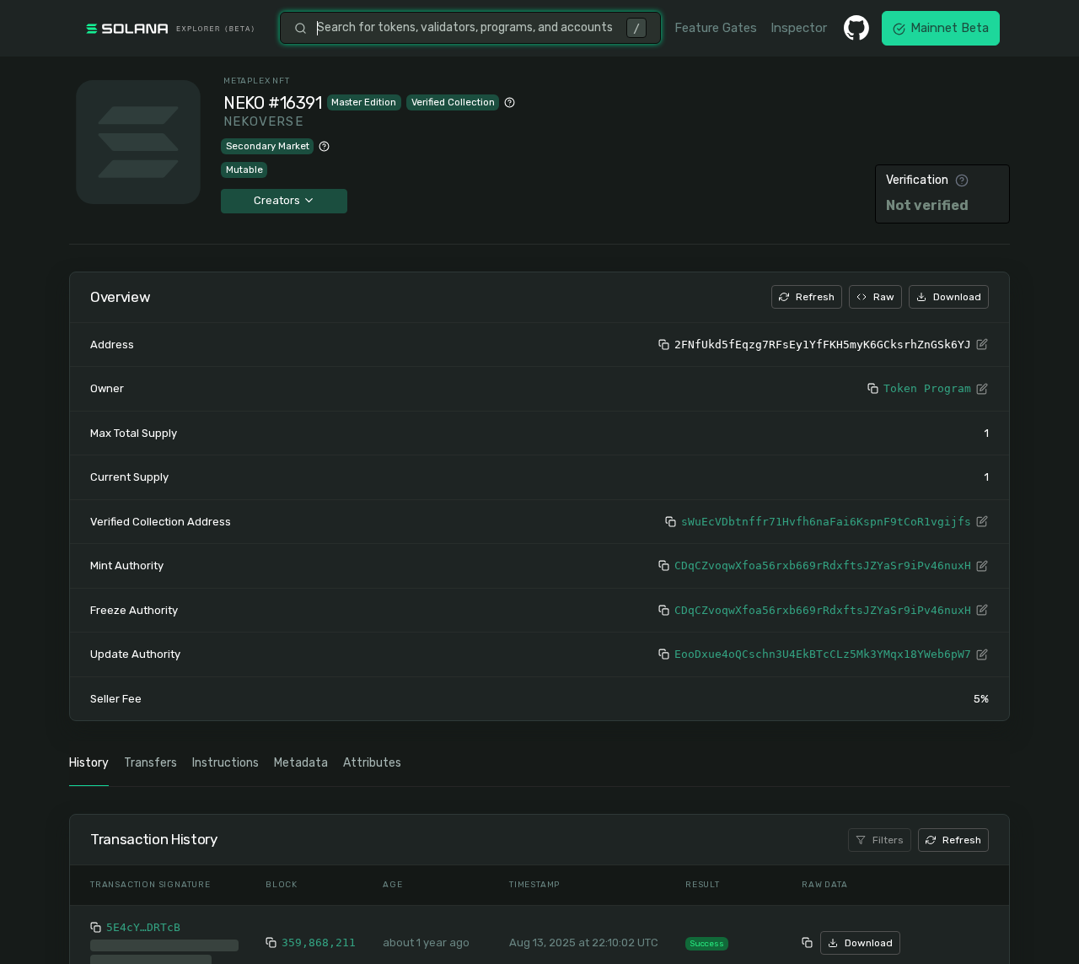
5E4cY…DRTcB (143, 927)
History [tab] (89, 763)
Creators (278, 200)
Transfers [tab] (150, 763)
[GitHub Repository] (856, 27)
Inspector (798, 27)
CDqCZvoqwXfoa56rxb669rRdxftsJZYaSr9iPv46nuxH (822, 565)
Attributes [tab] (372, 763)
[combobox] (466, 27)
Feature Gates (715, 27)
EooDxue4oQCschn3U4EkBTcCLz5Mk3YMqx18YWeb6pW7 (822, 654)
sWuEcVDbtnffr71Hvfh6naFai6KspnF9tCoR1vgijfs (826, 521)
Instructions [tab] (225, 763)
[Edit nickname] (982, 345)
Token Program (927, 388)
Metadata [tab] (301, 763)
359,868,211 (319, 942)
